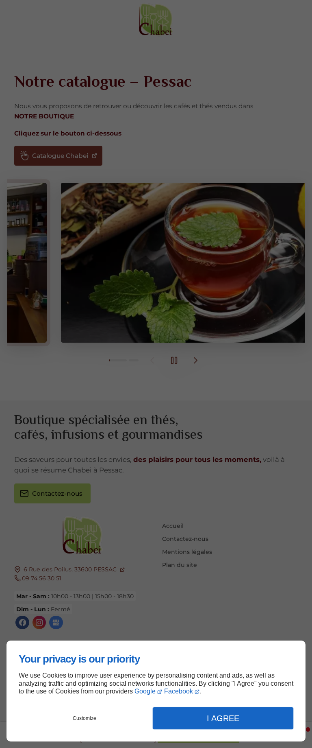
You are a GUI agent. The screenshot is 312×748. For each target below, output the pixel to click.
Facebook (178, 691)
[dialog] (156, 691)
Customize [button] (84, 718)
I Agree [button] (223, 718)
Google (145, 691)
